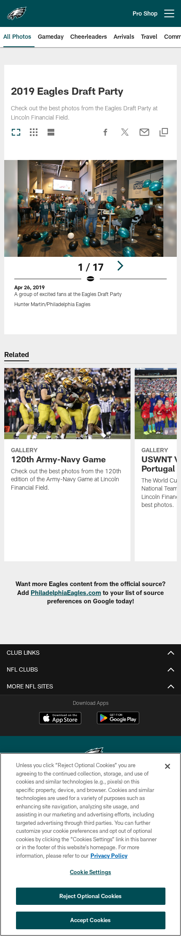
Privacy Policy (109, 855)
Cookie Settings (90, 872)
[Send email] (144, 136)
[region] (90, 844)
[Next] (120, 266)
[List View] (51, 133)
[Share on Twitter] (125, 136)
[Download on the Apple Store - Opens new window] (60, 719)
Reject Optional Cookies (90, 896)
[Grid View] (33, 133)
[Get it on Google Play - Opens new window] (118, 722)
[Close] (167, 766)
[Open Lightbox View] (90, 239)
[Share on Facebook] (105, 136)
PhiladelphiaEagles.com (66, 592)
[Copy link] (163, 133)
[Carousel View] (16, 133)
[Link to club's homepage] (17, 10)
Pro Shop (145, 13)
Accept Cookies (90, 920)
